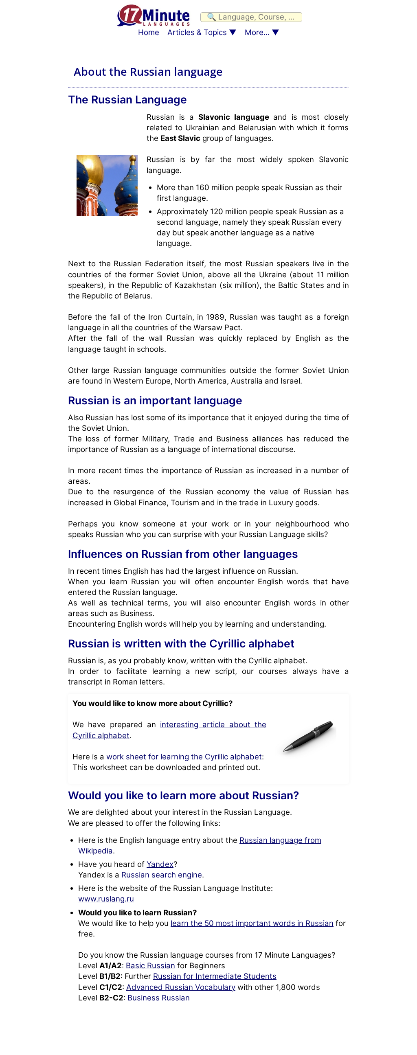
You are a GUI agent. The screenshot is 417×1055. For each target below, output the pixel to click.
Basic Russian (150, 965)
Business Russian (158, 997)
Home (148, 32)
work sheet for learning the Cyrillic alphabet (184, 756)
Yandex (160, 864)
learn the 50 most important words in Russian (252, 923)
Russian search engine (161, 875)
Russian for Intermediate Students (215, 976)
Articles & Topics (197, 32)
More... (257, 32)
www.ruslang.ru (106, 899)
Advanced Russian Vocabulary (180, 987)
